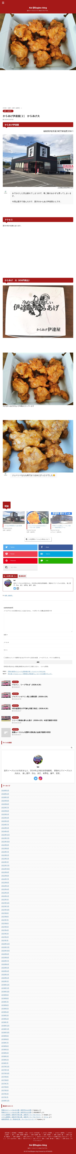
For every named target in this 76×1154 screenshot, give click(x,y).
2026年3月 (5, 797)
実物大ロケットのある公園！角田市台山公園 (16, 1110)
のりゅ (46, 1117)
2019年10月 (5, 991)
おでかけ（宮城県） (48, 1132)
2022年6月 (5, 882)
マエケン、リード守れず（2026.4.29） (27, 685)
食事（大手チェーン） (29, 1136)
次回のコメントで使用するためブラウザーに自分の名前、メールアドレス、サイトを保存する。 (33, 657)
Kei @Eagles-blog (38, 8)
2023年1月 (5, 862)
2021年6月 (5, 923)
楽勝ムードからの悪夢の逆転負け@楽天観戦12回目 (31, 732)
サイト (6, 650)
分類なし (58, 1138)
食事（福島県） (9, 595)
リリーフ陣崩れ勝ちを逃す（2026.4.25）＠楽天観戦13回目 (34, 720)
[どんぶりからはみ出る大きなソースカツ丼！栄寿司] (38, 517)
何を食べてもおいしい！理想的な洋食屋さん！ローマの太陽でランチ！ (30, 674)
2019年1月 (4, 1022)
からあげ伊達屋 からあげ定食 (13, 525)
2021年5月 (5, 927)
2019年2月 (5, 1019)
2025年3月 (5, 821)
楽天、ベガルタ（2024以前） (32, 1132)
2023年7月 (5, 852)
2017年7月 (5, 1083)
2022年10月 (5, 869)
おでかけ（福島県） (60, 1132)
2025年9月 (5, 801)
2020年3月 (5, 974)
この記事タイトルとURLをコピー (39, 539)
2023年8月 (5, 848)
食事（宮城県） (48, 1134)
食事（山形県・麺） (59, 1134)
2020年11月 (5, 947)
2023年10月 (5, 841)
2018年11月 (5, 1029)
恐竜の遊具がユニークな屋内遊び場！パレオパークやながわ (26, 671)
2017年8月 (5, 1080)
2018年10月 (5, 1032)
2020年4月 (5, 971)
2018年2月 (5, 1060)
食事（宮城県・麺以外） (23, 1134)
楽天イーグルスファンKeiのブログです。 (38, 1148)
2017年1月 (4, 1097)
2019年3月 (5, 1015)
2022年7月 (5, 879)
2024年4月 (5, 831)
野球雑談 (21, 1132)
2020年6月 (5, 964)
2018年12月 (5, 1026)
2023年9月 (5, 845)
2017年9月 (5, 1077)
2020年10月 (5, 951)
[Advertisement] (38, 89)
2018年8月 (5, 1039)
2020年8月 (5, 957)
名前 (6, 634)
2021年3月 (5, 934)
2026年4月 (5, 794)
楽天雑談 (14, 1132)
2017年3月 (5, 1094)
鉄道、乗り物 (50, 1138)
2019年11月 (5, 988)
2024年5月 (5, 828)
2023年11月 (5, 838)
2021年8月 (5, 916)
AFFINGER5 (49, 1151)
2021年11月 (5, 906)
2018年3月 (5, 1056)
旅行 (13, 1134)
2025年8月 (5, 804)
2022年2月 (5, 896)
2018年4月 (5, 1053)
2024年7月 (5, 824)
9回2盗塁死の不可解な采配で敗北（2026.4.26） (30, 708)
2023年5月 (5, 855)
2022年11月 (5, 865)
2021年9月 (5, 913)
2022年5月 (5, 886)
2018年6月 (5, 1046)
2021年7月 (5, 920)
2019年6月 (5, 1005)
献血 (19, 1138)
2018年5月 (5, 1049)
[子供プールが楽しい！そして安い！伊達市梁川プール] (61, 517)
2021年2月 (5, 937)
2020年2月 (5, 978)
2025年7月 (5, 807)
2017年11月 (5, 1070)
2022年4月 (5, 889)
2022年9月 (5, 872)
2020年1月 (5, 981)
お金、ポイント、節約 (38, 1138)
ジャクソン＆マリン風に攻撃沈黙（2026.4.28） (30, 697)
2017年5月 (5, 1090)
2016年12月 (5, 1100)
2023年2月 (5, 859)
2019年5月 (5, 1008)
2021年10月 (5, 910)
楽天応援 (7, 1132)
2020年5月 (5, 968)
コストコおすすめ (11, 1138)
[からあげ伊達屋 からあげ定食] (14, 517)
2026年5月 (5, 790)
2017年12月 (5, 1066)
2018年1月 (4, 1063)
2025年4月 (5, 818)
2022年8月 (5, 876)
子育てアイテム (27, 1138)
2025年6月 (5, 811)
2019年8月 (5, 998)
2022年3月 (5, 893)
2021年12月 (5, 903)
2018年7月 (5, 1043)
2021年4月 (5, 930)
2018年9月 (5, 1036)
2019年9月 (5, 995)
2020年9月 (5, 954)
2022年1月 (5, 899)
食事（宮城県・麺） (36, 1134)
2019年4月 (5, 1012)
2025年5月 (5, 814)
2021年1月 (4, 940)
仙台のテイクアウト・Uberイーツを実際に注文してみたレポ (52, 1136)
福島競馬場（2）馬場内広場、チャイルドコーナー (18, 1119)
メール (6, 642)
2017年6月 (5, 1087)
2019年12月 (5, 985)
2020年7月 (5, 961)
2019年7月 (5, 1002)
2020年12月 (5, 944)
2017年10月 (5, 1073)
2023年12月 (5, 835)
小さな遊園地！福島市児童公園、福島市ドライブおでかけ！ (21, 1115)
